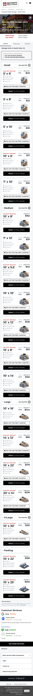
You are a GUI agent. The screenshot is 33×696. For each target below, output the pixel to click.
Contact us (6, 666)
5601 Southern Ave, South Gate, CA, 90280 (16, 30)
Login (4, 660)
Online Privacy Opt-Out (10, 671)
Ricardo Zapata (10, 633)
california (11, 9)
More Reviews (5, 627)
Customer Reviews (11, 610)
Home (3, 9)
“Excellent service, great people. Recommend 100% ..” (16, 623)
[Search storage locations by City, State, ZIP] (26, 3)
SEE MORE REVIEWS (16, 644)
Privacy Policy (14, 692)
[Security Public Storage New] (10, 4)
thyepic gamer (10, 617)
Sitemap (8, 684)
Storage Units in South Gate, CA (13, 48)
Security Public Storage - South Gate (15, 23)
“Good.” (3, 638)
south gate (19, 9)
